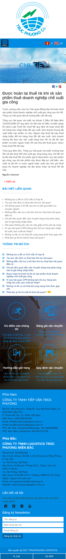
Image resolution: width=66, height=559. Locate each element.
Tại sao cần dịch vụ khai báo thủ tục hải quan (29, 258)
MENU (4, 43)
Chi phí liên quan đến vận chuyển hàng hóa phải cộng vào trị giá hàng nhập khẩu (33, 269)
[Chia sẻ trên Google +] (60, 86)
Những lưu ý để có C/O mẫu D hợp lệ (25, 254)
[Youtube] (30, 506)
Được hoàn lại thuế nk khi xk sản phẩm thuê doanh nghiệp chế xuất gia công (32, 275)
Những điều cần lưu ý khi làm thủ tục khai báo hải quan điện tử (34, 262)
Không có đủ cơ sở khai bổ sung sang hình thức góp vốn (33, 287)
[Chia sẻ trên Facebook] (53, 86)
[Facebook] (6, 506)
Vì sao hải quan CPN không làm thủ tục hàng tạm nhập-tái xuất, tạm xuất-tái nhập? (31, 281)
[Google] (22, 506)
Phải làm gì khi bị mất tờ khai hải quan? (26, 292)
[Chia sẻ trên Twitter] (56, 86)
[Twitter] (14, 506)
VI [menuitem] (52, 43)
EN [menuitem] (61, 43)
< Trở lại (9, 181)
